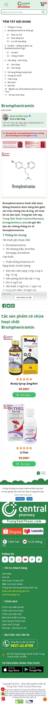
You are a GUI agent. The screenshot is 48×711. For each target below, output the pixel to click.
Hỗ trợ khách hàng (15, 568)
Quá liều (11, 85)
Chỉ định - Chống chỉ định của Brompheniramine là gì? (18, 46)
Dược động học (17, 38)
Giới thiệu (6, 573)
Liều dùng (15, 64)
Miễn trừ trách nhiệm (12, 584)
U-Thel (24, 452)
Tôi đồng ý (20, 499)
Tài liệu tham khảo (16, 95)
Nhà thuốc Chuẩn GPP (13, 580)
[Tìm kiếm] (42, 12)
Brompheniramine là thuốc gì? (21, 30)
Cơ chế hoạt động (18, 41)
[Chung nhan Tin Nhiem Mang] (29, 701)
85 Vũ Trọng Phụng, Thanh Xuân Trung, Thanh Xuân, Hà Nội (26, 655)
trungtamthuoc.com (15, 222)
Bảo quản (12, 82)
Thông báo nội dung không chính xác (20, 587)
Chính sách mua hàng (12, 610)
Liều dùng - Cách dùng (17, 60)
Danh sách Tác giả (10, 624)
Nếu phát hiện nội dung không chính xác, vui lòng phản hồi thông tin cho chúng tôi (25, 134)
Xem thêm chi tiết (24, 297)
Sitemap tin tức (19, 627)
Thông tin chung (15, 27)
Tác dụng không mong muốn (20, 72)
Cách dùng (15, 68)
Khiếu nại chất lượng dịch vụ (15, 590)
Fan (14, 541)
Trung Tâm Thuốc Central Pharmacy (23, 218)
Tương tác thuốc (15, 75)
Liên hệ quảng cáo (11, 594)
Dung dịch (11, 290)
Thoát (29, 499)
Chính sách (10, 601)
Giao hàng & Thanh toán (13, 620)
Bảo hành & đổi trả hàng (13, 617)
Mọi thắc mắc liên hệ (16, 634)
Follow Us (8, 553)
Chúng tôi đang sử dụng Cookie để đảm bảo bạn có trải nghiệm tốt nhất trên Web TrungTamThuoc (22, 491)
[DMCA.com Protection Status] (19, 701)
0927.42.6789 (22, 645)
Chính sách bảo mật (22, 495)
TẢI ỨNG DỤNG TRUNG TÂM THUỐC (21, 663)
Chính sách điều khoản (13, 607)
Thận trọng (12, 79)
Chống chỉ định (17, 56)
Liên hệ (5, 577)
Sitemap (6, 627)
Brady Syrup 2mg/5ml (24, 383)
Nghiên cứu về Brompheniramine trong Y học (23, 90)
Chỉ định (14, 52)
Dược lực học (16, 34)
